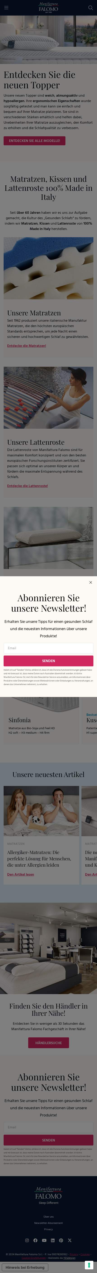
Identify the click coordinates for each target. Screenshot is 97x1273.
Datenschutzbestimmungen (66, 670)
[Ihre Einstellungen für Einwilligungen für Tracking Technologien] (89, 1265)
